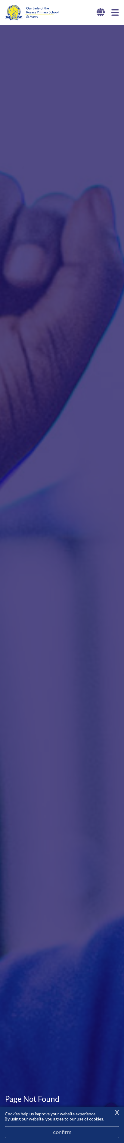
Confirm (62, 1132)
